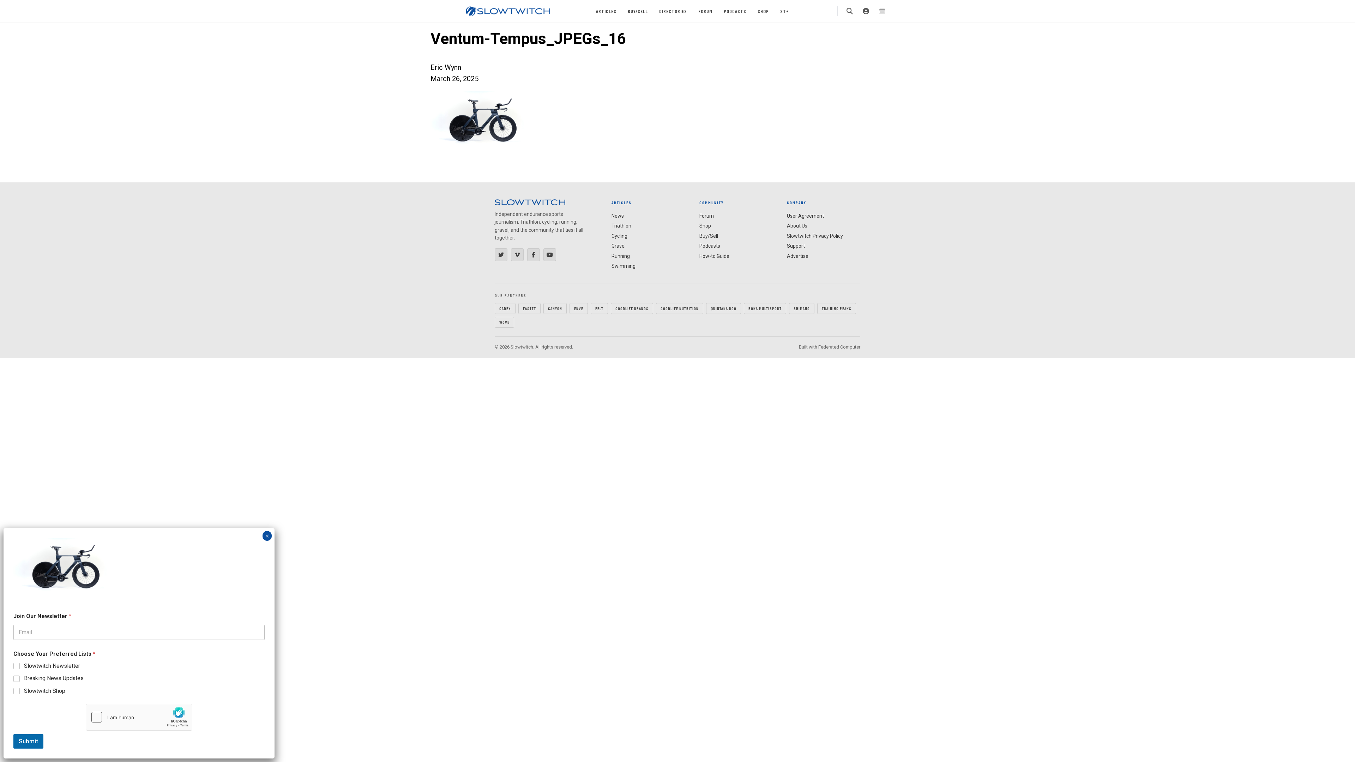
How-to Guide (714, 256)
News (618, 216)
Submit (28, 741)
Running (621, 256)
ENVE (578, 308)
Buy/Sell (638, 11)
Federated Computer (839, 347)
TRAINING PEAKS (836, 308)
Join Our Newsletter (42, 616)
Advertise (797, 256)
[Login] (866, 11)
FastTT (529, 308)
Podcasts (735, 11)
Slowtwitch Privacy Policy (815, 236)
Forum (705, 11)
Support (796, 246)
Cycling (619, 236)
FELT (599, 308)
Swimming (624, 266)
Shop (763, 11)
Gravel (619, 246)
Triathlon (621, 226)
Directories (673, 11)
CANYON (555, 308)
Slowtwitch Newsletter (52, 666)
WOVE (504, 322)
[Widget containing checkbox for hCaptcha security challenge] (139, 717)
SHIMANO (802, 308)
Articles (606, 11)
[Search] (850, 11)
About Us (797, 226)
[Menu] (882, 11)
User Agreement (805, 216)
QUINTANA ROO (723, 308)
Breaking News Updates (54, 678)
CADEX (505, 308)
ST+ (784, 11)
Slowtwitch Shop (44, 691)
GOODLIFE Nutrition (680, 308)
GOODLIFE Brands (632, 308)
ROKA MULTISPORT (765, 308)
